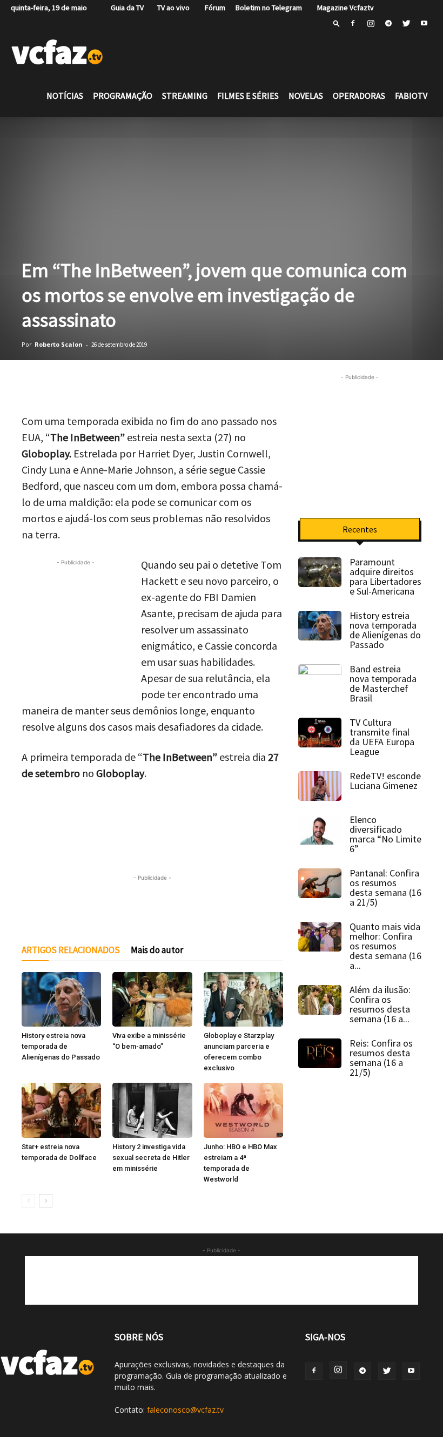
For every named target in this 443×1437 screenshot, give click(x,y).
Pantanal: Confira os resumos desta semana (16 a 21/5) (385, 887)
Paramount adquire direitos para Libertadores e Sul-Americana (385, 576)
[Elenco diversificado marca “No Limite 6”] (319, 830)
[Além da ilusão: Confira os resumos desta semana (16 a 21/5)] (319, 1000)
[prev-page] (28, 1200)
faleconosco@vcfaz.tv (185, 1410)
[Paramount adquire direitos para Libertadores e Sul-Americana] (319, 572)
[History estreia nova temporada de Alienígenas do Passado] (61, 999)
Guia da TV (125, 7)
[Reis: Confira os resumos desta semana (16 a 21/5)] (319, 1053)
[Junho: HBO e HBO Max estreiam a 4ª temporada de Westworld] (243, 1110)
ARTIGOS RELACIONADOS (71, 950)
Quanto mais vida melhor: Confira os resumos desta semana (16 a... (385, 946)
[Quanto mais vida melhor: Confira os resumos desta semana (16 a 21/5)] (319, 937)
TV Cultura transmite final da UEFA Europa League (382, 737)
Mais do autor (157, 950)
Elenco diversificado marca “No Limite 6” (385, 834)
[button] (336, 23)
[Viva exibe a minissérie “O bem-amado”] (152, 999)
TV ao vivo (172, 7)
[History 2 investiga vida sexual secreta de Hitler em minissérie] (152, 1110)
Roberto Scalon (59, 344)
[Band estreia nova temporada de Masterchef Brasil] (319, 679)
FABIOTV (411, 95)
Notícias (64, 95)
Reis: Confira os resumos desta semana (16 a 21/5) (381, 1057)
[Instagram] (371, 23)
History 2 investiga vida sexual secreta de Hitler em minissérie (151, 1157)
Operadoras (359, 95)
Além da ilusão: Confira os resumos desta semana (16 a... (380, 1004)
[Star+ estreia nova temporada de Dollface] (61, 1110)
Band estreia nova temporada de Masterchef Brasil (383, 683)
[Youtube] (424, 23)
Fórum (212, 7)
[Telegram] (388, 23)
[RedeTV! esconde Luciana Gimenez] (319, 786)
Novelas (305, 95)
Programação (122, 95)
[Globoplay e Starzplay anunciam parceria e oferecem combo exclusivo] (243, 999)
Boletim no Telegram (269, 7)
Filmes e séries (248, 95)
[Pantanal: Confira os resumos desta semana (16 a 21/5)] (319, 883)
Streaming (184, 95)
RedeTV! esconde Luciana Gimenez (385, 781)
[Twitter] (406, 23)
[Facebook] (353, 23)
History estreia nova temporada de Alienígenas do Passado (61, 1046)
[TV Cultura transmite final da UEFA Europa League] (319, 732)
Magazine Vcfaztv (343, 7)
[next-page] (45, 1200)
